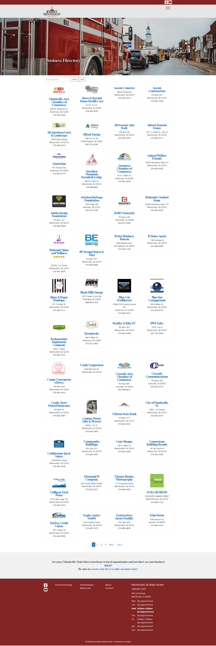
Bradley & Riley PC (124, 323)
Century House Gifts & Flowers (91, 420)
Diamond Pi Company (91, 478)
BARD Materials (124, 213)
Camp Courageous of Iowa (59, 381)
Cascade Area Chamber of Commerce (124, 376)
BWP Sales (157, 323)
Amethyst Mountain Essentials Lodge (91, 174)
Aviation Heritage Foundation (92, 199)
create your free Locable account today (114, 569)
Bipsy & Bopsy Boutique (59, 299)
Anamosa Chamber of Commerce (124, 168)
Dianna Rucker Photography (124, 478)
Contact (109, 588)
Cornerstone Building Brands (157, 443)
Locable (127, 641)
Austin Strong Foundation (59, 214)
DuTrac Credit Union (59, 524)
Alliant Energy (92, 134)
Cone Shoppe (124, 441)
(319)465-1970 (139, 589)
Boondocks (92, 333)
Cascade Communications (157, 375)
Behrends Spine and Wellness (59, 251)
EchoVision (157, 515)
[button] (167, 8)
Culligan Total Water (59, 494)
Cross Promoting (63, 584)
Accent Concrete (124, 88)
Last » (120, 544)
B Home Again (157, 236)
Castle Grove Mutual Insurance (59, 404)
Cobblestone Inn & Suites (59, 455)
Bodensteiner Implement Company (59, 342)
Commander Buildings (92, 443)
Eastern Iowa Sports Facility (124, 517)
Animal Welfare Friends (156, 157)
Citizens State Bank (124, 414)
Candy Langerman (91, 365)
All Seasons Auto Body (124, 127)
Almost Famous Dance (157, 127)
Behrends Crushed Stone (157, 199)
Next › (111, 544)
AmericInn (59, 163)
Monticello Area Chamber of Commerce (59, 102)
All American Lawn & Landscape (59, 134)
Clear (82, 79)
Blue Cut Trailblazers (124, 299)
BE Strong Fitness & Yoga (92, 253)
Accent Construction (157, 89)
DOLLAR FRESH (157, 492)
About (108, 584)
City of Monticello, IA (157, 404)
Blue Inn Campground (156, 299)
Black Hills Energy (91, 292)
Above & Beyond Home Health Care (91, 100)
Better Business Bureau (124, 238)
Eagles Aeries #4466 (91, 517)
